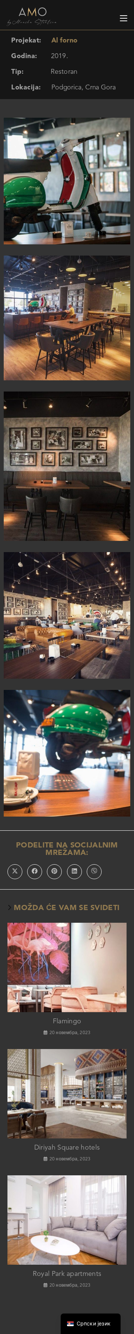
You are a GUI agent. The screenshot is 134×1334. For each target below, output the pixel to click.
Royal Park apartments (67, 1274)
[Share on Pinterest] (54, 871)
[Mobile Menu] (123, 16)
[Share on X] (14, 871)
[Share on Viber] (94, 871)
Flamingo (67, 1021)
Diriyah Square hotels (67, 1147)
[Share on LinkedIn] (74, 871)
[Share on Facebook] (34, 871)
